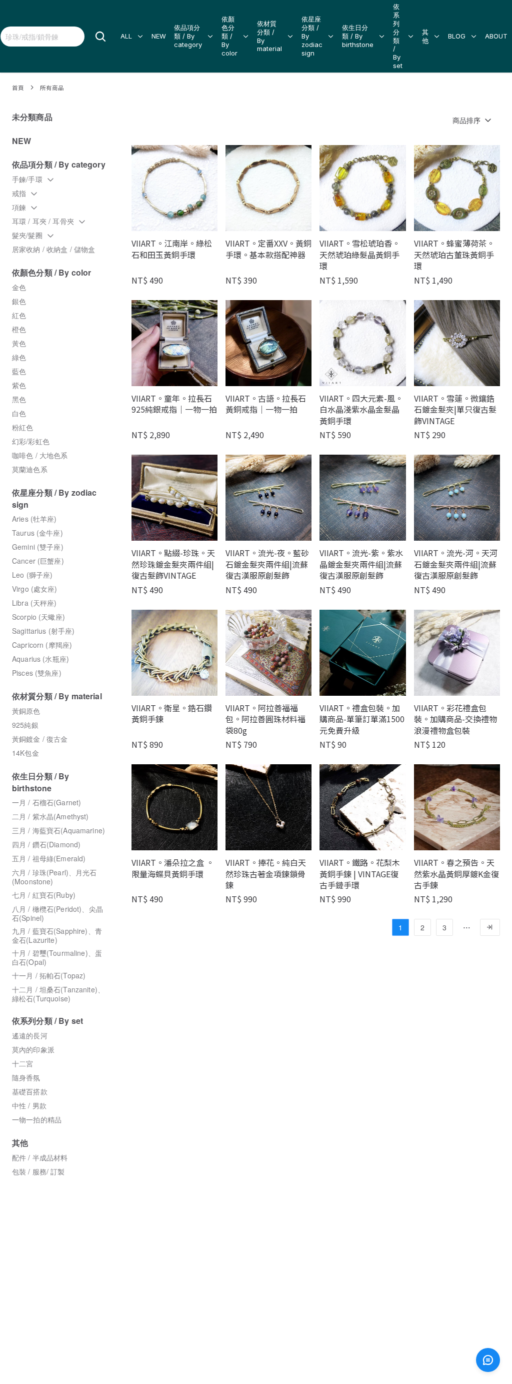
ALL (126, 36)
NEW (159, 36)
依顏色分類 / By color (230, 36)
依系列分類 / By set (397, 36)
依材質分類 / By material (269, 36)
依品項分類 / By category (188, 36)
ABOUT (496, 36)
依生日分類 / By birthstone (358, 36)
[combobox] (42, 37)
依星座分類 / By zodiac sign (312, 36)
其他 (425, 36)
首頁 (18, 88)
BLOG (457, 36)
